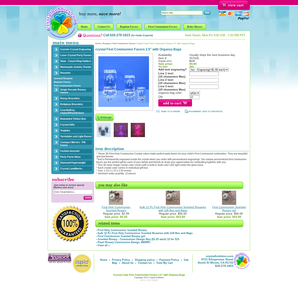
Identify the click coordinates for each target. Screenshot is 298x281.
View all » (104, 245)
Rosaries (65, 72)
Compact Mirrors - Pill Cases (72, 144)
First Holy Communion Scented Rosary (116, 208)
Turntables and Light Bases (76, 136)
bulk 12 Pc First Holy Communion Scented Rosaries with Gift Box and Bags (173, 208)
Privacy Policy (121, 259)
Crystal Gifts (67, 124)
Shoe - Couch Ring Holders (75, 61)
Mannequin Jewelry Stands (75, 67)
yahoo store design (149, 280)
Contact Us (145, 262)
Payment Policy (169, 259)
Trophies (65, 130)
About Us (127, 262)
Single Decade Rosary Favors (73, 91)
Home (98, 43)
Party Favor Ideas (70, 156)
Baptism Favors (62, 82)
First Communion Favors (67, 85)
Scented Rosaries (63, 78)
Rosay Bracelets (70, 98)
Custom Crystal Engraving (75, 49)
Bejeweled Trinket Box (73, 118)
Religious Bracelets (71, 104)
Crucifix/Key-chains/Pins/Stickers (72, 111)
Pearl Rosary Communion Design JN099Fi (124, 242)
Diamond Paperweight (73, 162)
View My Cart (164, 262)
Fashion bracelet (69, 151)
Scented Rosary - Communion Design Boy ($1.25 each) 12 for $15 (138, 239)
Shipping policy (145, 259)
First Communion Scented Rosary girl (229, 208)
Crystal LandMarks (71, 168)
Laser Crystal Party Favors (76, 55)
